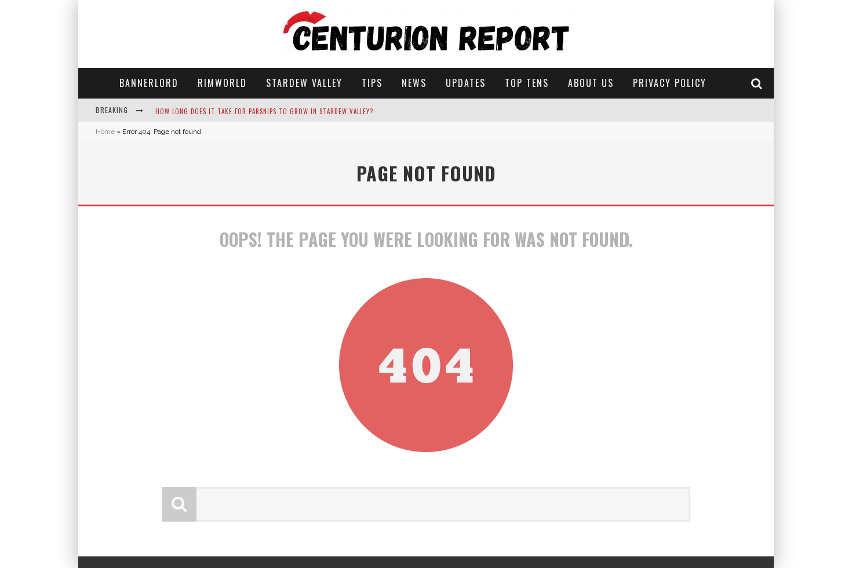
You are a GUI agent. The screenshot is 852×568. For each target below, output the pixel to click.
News (414, 83)
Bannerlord (149, 83)
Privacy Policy (670, 83)
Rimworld (222, 83)
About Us (591, 83)
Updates (466, 83)
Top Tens (527, 83)
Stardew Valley (304, 83)
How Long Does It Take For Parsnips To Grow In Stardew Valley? (264, 111)
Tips (372, 83)
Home (105, 132)
